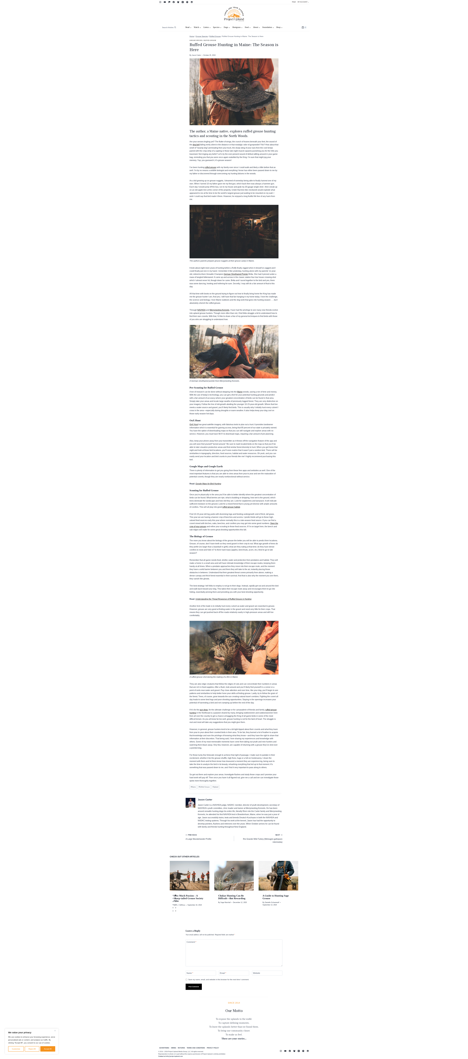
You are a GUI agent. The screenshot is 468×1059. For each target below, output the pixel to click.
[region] (31, 1041)
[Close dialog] (278, 504)
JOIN (210, 543)
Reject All (32, 1049)
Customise (16, 1049)
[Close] (55, 1030)
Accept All (47, 1049)
